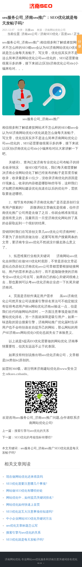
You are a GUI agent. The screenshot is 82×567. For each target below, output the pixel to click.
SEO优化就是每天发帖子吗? (25, 539)
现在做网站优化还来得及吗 (24, 476)
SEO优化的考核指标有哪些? (33, 437)
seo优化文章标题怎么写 (22, 525)
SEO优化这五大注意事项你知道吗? (29, 511)
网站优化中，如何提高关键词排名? (29, 497)
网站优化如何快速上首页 (23, 504)
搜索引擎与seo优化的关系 (31, 430)
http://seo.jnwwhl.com (41, 5)
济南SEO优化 (49, 34)
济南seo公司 (29, 34)
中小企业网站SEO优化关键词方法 (29, 518)
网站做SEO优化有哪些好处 (24, 490)
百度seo (29, 29)
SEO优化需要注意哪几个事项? (26, 483)
